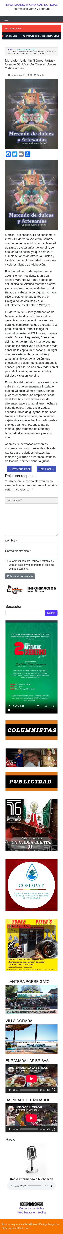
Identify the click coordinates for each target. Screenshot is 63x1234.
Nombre (11, 540)
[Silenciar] (48, 1090)
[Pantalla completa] (53, 1090)
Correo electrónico (18, 551)
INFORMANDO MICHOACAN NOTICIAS (31, 5)
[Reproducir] (9, 1090)
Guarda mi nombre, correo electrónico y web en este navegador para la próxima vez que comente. (31, 565)
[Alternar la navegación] (6, 19)
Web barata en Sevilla (31, 1212)
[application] (31, 1078)
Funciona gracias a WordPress (19, 1224)
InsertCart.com (20, 1228)
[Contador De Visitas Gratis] (31, 1203)
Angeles (41, 75)
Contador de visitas (31, 1208)
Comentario (13, 500)
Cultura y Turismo (26, 50)
